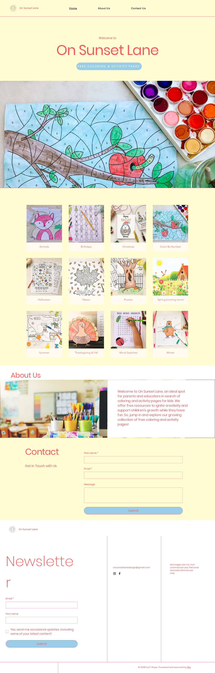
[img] (86, 281)
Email (88, 468)
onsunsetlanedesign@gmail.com (131, 567)
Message (89, 484)
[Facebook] (119, 573)
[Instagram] (114, 573)
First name (12, 613)
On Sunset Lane (29, 8)
